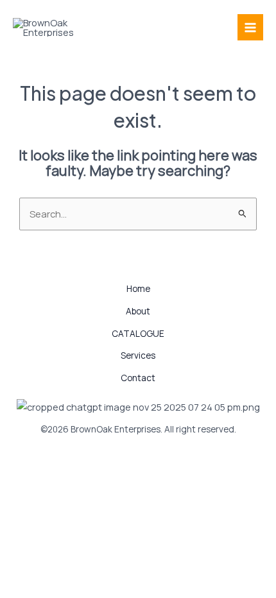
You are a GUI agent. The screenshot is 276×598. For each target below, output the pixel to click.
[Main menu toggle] (250, 27)
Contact (138, 378)
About (138, 311)
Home (138, 288)
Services (138, 355)
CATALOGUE (138, 333)
